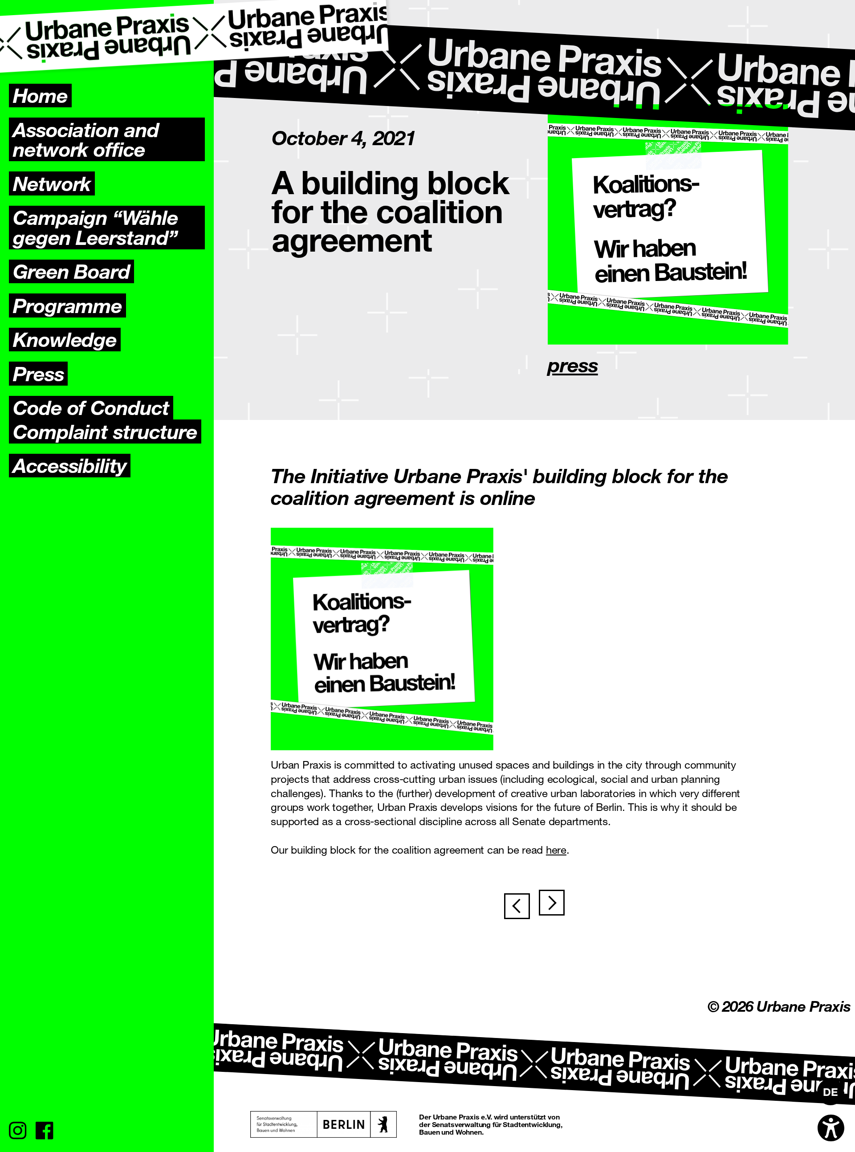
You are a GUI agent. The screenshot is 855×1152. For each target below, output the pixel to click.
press (573, 364)
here (556, 849)
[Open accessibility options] (831, 1128)
